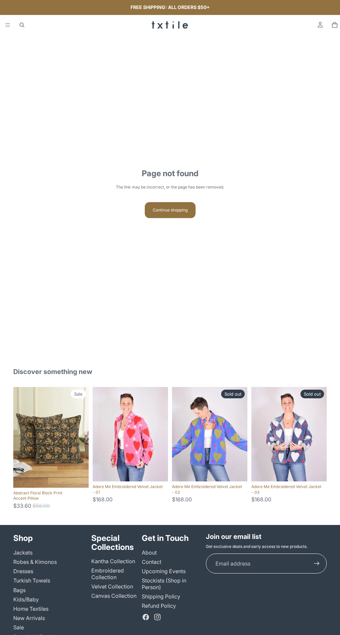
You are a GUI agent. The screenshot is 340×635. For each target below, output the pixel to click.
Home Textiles (30, 608)
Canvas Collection (113, 595)
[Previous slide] (20, 437)
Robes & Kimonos (35, 562)
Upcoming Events (164, 571)
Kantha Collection (113, 561)
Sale (18, 627)
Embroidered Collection (107, 574)
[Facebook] (146, 617)
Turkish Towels (31, 580)
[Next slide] (81, 437)
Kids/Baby (26, 599)
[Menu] (7, 25)
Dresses (23, 571)
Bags (19, 590)
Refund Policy (159, 605)
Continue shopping (170, 209)
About (149, 552)
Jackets (23, 552)
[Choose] (78, 477)
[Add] (158, 471)
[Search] (22, 25)
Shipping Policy (161, 596)
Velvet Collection (112, 586)
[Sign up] (317, 564)
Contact (151, 562)
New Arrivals (29, 618)
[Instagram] (157, 617)
